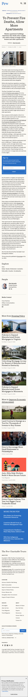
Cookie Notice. (5, 691)
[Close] (26, 678)
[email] (9, 289)
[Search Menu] (21, 3)
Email (4, 165)
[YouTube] (12, 645)
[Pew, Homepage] (5, 3)
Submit (14, 171)
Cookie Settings (14, 694)
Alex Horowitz (13, 283)
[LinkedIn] (7, 645)
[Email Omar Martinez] (2, 307)
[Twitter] (9, 645)
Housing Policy (18, 316)
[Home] (14, 551)
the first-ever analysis (13, 93)
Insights (4, 602)
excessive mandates (12, 193)
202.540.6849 (5, 305)
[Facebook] (3, 645)
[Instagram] (5, 645)
